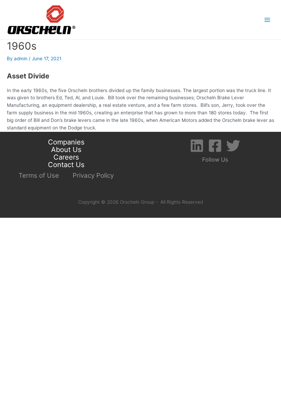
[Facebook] (215, 146)
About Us (66, 150)
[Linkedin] (197, 146)
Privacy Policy (93, 175)
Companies (66, 142)
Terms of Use (39, 175)
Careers (66, 157)
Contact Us (66, 165)
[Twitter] (233, 146)
